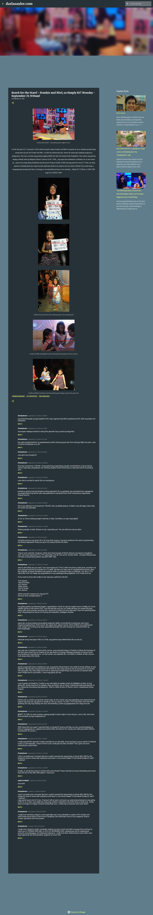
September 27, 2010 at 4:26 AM (37, 537)
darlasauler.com (19, 4)
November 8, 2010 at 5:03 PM (37, 811)
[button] (13, 103)
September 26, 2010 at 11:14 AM (38, 526)
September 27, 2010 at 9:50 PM (37, 647)
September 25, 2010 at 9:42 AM (37, 452)
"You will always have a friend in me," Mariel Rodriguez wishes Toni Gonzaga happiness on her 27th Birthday (129, 194)
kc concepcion (32, 396)
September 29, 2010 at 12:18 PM (37, 768)
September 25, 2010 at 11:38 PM (37, 515)
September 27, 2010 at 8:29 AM (37, 550)
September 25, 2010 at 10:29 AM (38, 463)
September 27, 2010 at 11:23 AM (38, 564)
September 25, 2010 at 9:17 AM (37, 439)
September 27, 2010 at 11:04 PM (37, 680)
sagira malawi (23, 780)
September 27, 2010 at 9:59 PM (37, 664)
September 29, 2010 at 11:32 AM (38, 753)
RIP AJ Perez (120, 113)
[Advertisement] (76, 71)
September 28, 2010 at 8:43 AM (37, 696)
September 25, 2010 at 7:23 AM (37, 428)
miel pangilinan (44, 396)
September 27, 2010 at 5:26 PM (37, 636)
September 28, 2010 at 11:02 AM (38, 711)
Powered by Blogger (77, 912)
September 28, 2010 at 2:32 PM (37, 724)
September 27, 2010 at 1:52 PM (37, 603)
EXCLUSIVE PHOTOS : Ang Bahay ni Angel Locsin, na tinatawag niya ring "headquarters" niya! (130, 152)
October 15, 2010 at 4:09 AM (36, 791)
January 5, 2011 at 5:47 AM (36, 826)
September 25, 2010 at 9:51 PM (37, 488)
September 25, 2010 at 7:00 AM (37, 415)
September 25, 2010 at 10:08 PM (37, 503)
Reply (20, 424)
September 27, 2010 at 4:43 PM (37, 620)
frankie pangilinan (18, 396)
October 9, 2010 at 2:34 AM (38, 780)
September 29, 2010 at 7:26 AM (37, 738)
